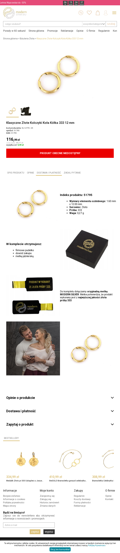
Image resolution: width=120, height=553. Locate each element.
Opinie (79, 30)
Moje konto (47, 490)
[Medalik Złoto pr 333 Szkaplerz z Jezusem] (27, 459)
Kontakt (109, 499)
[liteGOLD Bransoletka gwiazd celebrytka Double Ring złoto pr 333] (70, 459)
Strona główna (36, 30)
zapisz (35, 531)
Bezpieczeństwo (11, 496)
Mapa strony (9, 505)
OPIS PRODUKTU (15, 172)
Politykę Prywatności (96, 545)
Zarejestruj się (47, 496)
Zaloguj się (45, 499)
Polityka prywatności (13, 502)
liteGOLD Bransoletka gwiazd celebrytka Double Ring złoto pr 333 (68, 480)
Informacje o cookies (14, 499)
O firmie (91, 30)
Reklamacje (67, 30)
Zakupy (78, 490)
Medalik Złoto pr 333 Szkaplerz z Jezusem (25, 480)
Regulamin (104, 30)
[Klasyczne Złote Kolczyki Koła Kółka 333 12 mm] (60, 74)
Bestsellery (11, 438)
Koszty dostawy (82, 499)
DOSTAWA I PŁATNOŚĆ (49, 172)
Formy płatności (82, 502)
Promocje (52, 30)
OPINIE (30, 172)
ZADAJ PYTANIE (72, 172)
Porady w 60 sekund (14, 30)
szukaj (111, 23)
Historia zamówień (49, 502)
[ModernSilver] (15, 13)
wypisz (49, 531)
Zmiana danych (48, 505)
